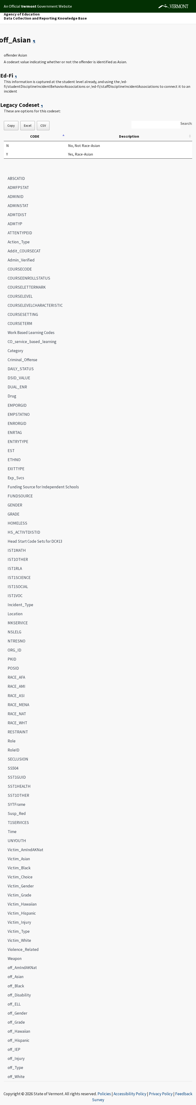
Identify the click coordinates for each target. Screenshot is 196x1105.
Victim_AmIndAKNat (25, 849)
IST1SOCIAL (18, 586)
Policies (104, 1093)
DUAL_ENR (17, 387)
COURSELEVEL (20, 296)
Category (15, 350)
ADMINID (15, 196)
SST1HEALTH (19, 786)
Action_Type (19, 242)
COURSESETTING (23, 314)
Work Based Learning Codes (31, 332)
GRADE (13, 514)
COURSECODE (20, 269)
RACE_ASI (16, 695)
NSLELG (14, 632)
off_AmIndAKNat (22, 967)
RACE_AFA (16, 677)
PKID (12, 659)
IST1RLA (15, 568)
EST (11, 450)
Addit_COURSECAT (24, 251)
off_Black (16, 986)
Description (129, 136)
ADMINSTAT (18, 205)
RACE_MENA (18, 704)
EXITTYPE (16, 468)
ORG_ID (14, 650)
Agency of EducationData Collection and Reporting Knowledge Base (45, 16)
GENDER (15, 505)
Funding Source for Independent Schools (43, 487)
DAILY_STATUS (21, 368)
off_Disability (19, 995)
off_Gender (17, 1013)
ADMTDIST (17, 214)
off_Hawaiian (19, 1031)
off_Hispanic (18, 1040)
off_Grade (16, 1022)
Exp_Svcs (16, 477)
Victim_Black (19, 867)
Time (12, 831)
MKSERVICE (18, 622)
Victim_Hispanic (22, 913)
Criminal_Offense (22, 359)
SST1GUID (17, 777)
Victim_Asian (19, 858)
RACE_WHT (17, 722)
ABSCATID (16, 178)
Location (15, 613)
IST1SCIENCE (19, 577)
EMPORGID (17, 405)
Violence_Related (23, 949)
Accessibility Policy (130, 1093)
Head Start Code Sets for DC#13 (35, 541)
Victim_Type (19, 931)
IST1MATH (17, 550)
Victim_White (19, 940)
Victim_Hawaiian (22, 904)
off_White (16, 1076)
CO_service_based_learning (32, 341)
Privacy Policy (161, 1093)
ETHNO (14, 459)
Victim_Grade (19, 895)
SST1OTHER (18, 795)
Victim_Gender (21, 886)
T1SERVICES (18, 822)
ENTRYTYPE (18, 441)
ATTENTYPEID (20, 232)
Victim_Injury (19, 922)
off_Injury (16, 1058)
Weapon (15, 958)
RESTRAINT (18, 732)
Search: (186, 123)
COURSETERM (20, 323)
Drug (12, 396)
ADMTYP (15, 223)
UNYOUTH (17, 840)
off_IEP (14, 1049)
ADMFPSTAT (18, 187)
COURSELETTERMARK (27, 287)
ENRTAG (15, 432)
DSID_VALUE (19, 377)
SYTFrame (16, 804)
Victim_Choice (20, 877)
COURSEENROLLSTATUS (29, 278)
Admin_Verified (21, 260)
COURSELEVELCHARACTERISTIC (35, 305)
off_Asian (13, 976)
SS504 (13, 768)
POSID (13, 668)
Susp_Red (17, 813)
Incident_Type (20, 604)
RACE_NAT (17, 713)
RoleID (13, 750)
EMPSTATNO (19, 414)
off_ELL (14, 1004)
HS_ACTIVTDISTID (24, 532)
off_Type (15, 1067)
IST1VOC (15, 595)
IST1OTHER (18, 559)
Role (12, 741)
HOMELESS (17, 523)
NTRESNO (16, 641)
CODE (34, 136)
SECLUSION (18, 759)
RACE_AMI (16, 686)
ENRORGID (17, 423)
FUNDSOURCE (20, 496)
